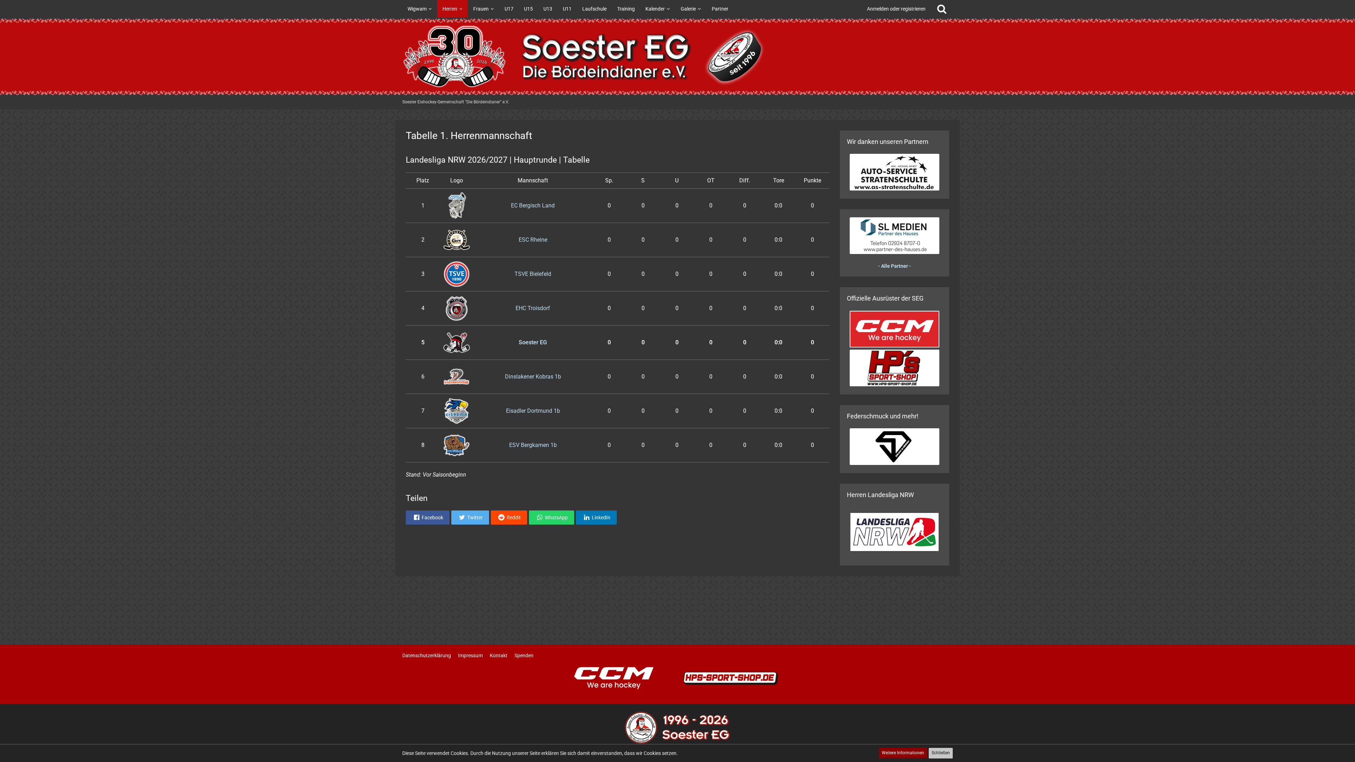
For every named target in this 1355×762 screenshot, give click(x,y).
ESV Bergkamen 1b (533, 445)
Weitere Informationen (903, 752)
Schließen (941, 752)
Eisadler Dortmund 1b (533, 410)
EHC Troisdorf (533, 308)
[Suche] (942, 9)
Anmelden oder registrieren (896, 9)
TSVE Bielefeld (532, 274)
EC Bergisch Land (533, 205)
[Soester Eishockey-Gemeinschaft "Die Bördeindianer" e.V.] (677, 56)
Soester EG (533, 342)
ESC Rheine (533, 239)
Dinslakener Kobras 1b (533, 376)
